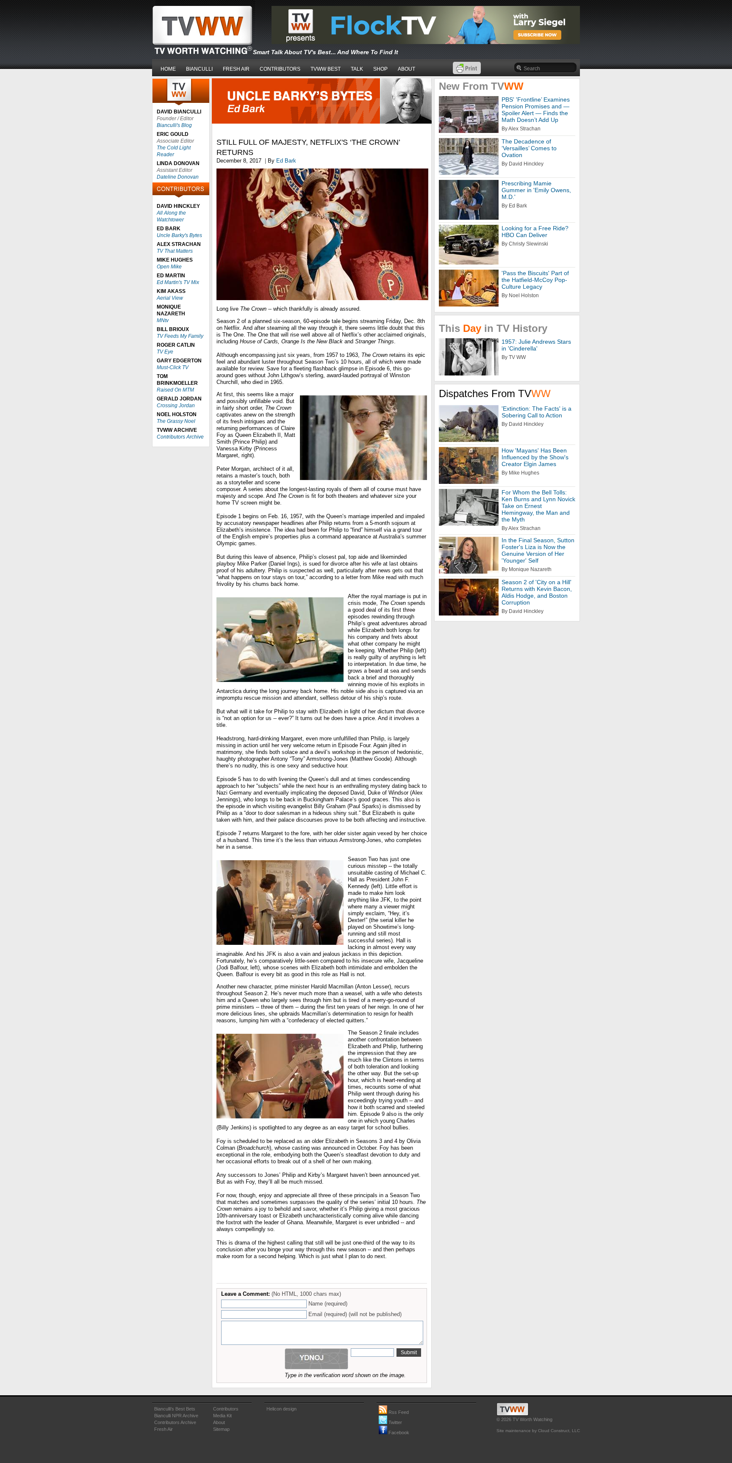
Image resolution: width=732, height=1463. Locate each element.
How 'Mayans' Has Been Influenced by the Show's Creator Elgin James (535, 457)
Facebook (398, 1432)
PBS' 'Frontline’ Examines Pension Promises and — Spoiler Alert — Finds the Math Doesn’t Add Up (536, 109)
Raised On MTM (175, 390)
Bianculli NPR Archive (176, 1415)
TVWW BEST (326, 69)
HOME (168, 69)
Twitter (394, 1422)
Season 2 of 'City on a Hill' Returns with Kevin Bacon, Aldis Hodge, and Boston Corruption (537, 592)
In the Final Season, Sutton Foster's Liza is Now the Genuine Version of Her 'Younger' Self (538, 550)
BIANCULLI (199, 69)
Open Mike (169, 267)
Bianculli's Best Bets (174, 1408)
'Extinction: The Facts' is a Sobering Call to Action (536, 412)
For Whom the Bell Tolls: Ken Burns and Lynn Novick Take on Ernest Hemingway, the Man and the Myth (538, 506)
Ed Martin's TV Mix (178, 282)
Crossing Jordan (176, 406)
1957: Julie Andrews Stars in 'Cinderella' (536, 345)
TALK (357, 69)
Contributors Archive (180, 437)
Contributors (225, 1408)
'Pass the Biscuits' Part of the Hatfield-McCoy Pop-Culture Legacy (535, 280)
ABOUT (406, 69)
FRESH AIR (236, 69)
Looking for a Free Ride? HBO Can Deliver (535, 231)
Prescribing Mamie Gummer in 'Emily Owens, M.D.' (536, 190)
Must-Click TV (173, 367)
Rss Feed (398, 1412)
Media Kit (222, 1415)
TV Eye (165, 352)
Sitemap (221, 1429)
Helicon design (281, 1408)
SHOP (380, 69)
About (219, 1422)
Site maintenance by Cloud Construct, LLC (538, 1430)
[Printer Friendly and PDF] (467, 72)
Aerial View (170, 298)
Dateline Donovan (178, 177)
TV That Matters (175, 251)
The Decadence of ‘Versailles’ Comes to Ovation (529, 148)
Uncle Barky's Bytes (179, 235)
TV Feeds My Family (180, 336)
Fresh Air (163, 1429)
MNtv (163, 320)
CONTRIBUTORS (280, 69)
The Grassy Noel (176, 421)
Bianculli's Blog (174, 125)
